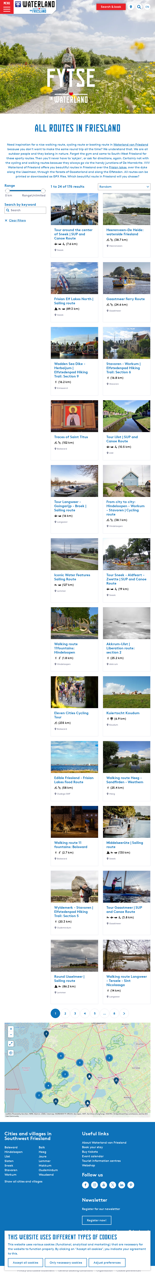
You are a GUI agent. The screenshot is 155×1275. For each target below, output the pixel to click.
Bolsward (11, 1147)
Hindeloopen (14, 1152)
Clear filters (17, 220)
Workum (10, 1174)
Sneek (9, 1165)
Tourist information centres (101, 1161)
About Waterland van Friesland (104, 1142)
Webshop (88, 1165)
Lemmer (44, 1161)
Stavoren (11, 1170)
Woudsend (46, 1174)
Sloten (9, 1161)
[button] (116, 1082)
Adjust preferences (107, 1262)
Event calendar (93, 1156)
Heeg (42, 1152)
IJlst (7, 1156)
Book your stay (92, 1147)
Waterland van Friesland (130, 144)
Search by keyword (20, 204)
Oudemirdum (48, 1170)
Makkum (45, 1165)
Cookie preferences (128, 1270)
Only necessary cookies (66, 1262)
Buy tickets (90, 1151)
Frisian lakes (117, 167)
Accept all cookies (25, 1262)
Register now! (96, 1220)
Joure (42, 1156)
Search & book (111, 7)
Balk (42, 1147)
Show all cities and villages (23, 1181)
